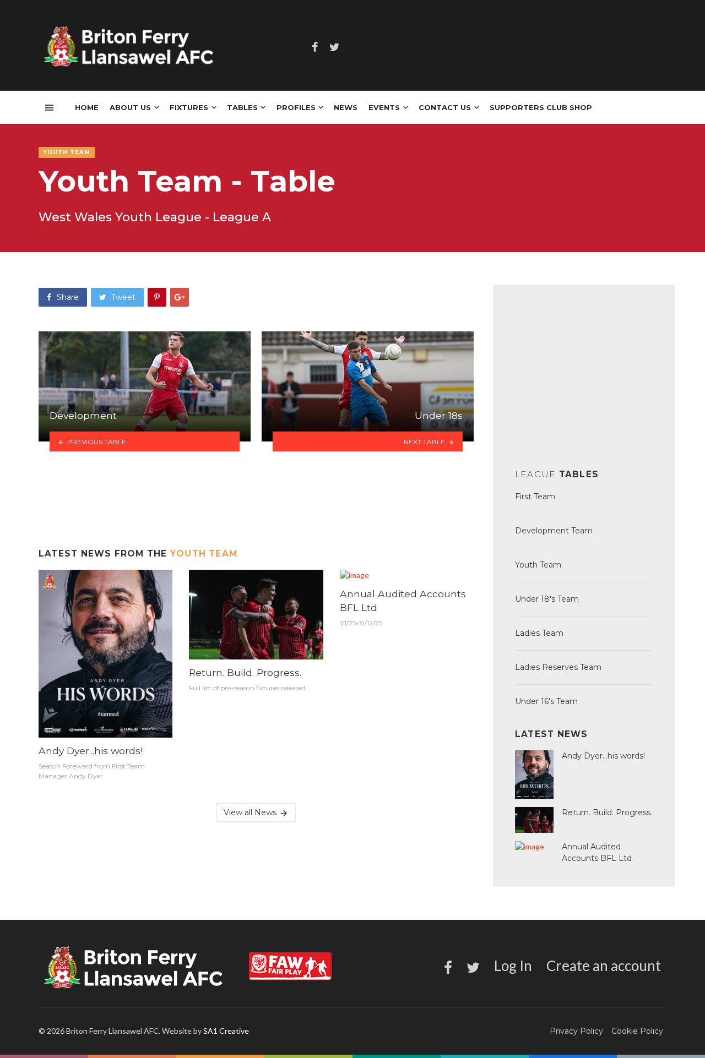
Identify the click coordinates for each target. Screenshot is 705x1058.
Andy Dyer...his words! (91, 750)
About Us (130, 107)
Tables (242, 107)
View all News (250, 812)
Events (384, 107)
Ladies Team (539, 633)
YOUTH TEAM (66, 152)
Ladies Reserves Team (558, 667)
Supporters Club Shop (541, 107)
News (345, 107)
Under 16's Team (546, 701)
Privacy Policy (576, 1031)
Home (87, 107)
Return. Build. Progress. (245, 672)
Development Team (554, 531)
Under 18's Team (547, 599)
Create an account (603, 965)
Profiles (296, 107)
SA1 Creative (226, 1030)
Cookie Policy (637, 1031)
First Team (535, 496)
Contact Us (445, 107)
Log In (513, 965)
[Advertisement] (256, 499)
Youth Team (203, 553)
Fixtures (189, 107)
